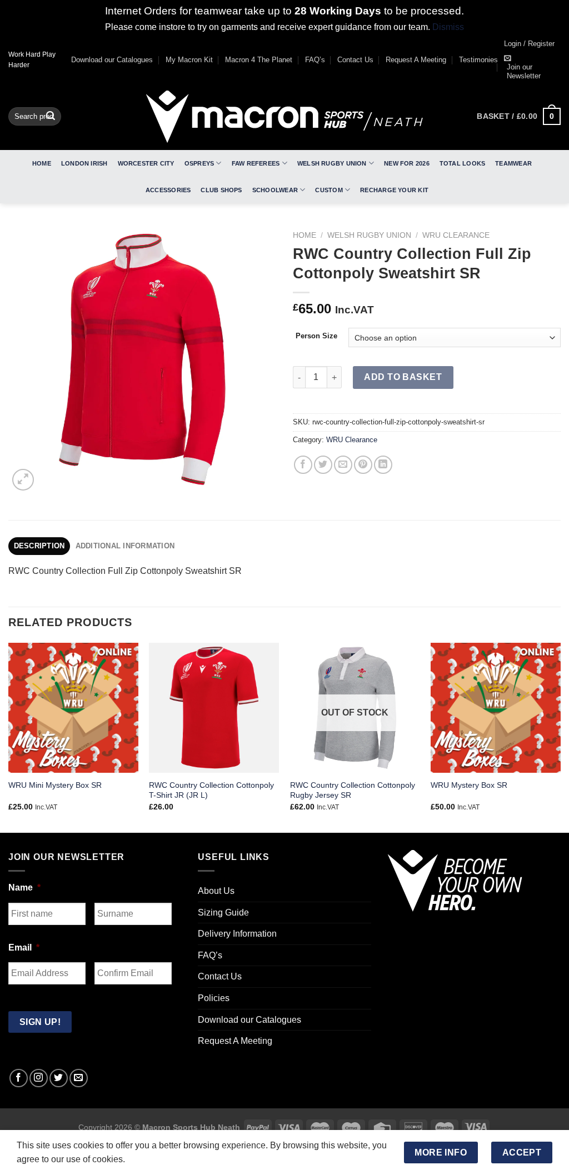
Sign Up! (161, 733)
